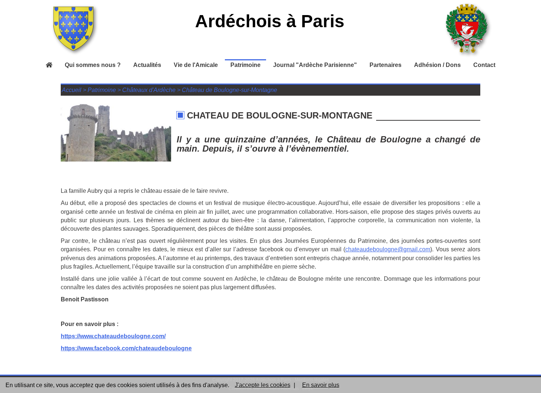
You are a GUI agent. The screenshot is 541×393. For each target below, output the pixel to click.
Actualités (147, 65)
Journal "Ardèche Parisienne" (315, 65)
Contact (484, 65)
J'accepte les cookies (262, 385)
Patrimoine (245, 65)
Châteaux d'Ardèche (149, 90)
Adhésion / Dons (437, 65)
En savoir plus (320, 385)
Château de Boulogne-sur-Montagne (229, 90)
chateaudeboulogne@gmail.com (387, 249)
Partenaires (385, 65)
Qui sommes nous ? (93, 65)
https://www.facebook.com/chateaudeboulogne (126, 348)
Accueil (71, 90)
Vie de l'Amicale (196, 65)
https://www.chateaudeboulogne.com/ (113, 336)
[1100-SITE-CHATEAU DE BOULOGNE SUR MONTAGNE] (116, 130)
